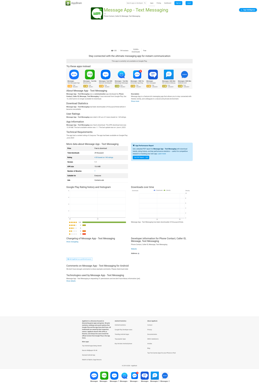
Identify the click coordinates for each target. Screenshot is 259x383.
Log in (189, 3)
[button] (162, 253)
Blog (148, 348)
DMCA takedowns (153, 339)
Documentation (152, 334)
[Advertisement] (127, 34)
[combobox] (134, 3)
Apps (151, 3)
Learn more (162, 154)
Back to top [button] (254, 365)
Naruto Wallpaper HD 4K (89, 350)
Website (134, 249)
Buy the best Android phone (123, 343)
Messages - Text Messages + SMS (121, 81)
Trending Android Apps (122, 334)
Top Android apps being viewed (91, 346)
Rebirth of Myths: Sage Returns (91, 359)
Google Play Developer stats (123, 329)
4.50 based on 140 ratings (103, 157)
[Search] (144, 3)
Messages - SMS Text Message (137, 81)
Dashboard (167, 3)
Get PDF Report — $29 (141, 157)
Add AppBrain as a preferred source (80, 259)
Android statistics (120, 325)
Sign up (178, 3)
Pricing (159, 3)
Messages (70, 81)
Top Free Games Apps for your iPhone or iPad (161, 353)
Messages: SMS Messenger (184, 81)
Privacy (149, 329)
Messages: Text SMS (105, 81)
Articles (149, 343)
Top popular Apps (120, 339)
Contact (149, 325)
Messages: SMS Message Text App (168, 81)
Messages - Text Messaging (89, 81)
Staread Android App (88, 355)
